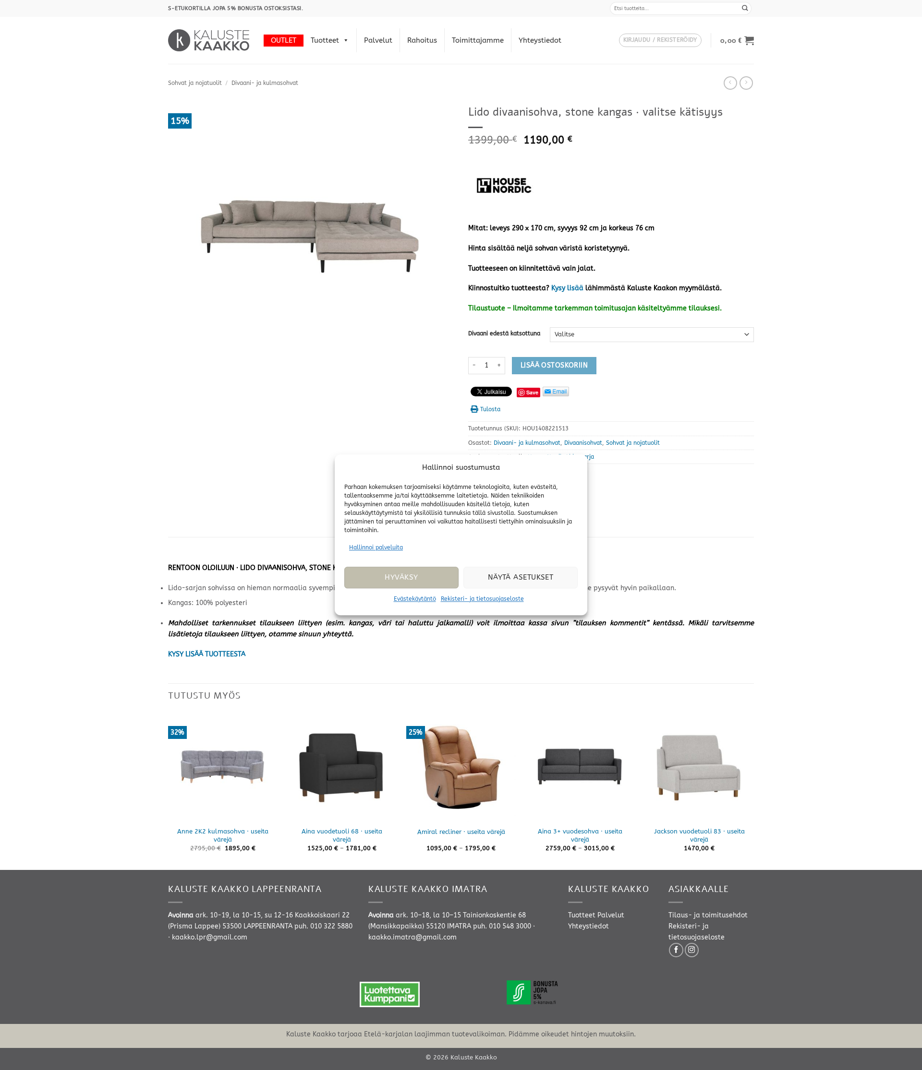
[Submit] (745, 8)
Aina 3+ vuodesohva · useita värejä (580, 835)
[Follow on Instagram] (692, 950)
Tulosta (490, 409)
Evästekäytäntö (415, 598)
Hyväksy (401, 577)
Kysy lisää (567, 288)
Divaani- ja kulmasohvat (264, 83)
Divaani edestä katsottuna (504, 333)
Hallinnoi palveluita (376, 547)
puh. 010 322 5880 (323, 926)
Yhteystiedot (540, 40)
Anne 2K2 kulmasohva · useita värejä (222, 835)
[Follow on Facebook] (676, 950)
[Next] (753, 790)
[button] (660, 41)
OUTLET (283, 40)
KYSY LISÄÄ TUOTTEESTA (206, 654)
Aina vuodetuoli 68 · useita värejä (342, 835)
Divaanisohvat (583, 443)
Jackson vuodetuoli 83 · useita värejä (699, 835)
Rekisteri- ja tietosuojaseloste (482, 598)
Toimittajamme (478, 40)
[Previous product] (746, 83)
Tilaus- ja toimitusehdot (708, 915)
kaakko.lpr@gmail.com (209, 937)
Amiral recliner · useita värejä (461, 831)
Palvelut (378, 40)
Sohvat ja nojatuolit (195, 83)
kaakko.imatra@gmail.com (412, 937)
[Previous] (168, 790)
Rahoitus (422, 40)
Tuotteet (325, 40)
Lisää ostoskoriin (554, 365)
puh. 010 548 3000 (502, 926)
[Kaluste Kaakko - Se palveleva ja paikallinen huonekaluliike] (208, 40)
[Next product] (730, 83)
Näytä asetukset (521, 577)
